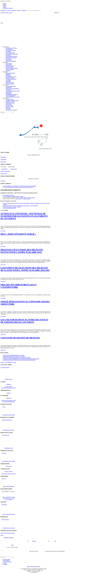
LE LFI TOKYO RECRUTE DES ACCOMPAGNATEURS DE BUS (18, 187)
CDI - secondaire (8, 499)
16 (6, 362)
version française (23, 197)
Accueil (2, 210)
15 (5, 362)
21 (11, 362)
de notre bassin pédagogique (9, 401)
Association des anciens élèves (8, 414)
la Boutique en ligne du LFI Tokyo (8, 387)
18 (8, 362)
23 (13, 362)
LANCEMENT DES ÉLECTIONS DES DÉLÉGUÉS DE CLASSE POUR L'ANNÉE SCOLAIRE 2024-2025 (25, 269)
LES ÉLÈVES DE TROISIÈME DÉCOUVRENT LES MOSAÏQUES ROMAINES (21, 358)
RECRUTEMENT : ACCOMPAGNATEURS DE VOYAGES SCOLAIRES (19, 186)
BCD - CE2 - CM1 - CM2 (8, 498)
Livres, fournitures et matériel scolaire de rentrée (13, 196)
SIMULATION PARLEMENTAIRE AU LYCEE (13, 355)
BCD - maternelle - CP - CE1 (9, 497)
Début (2, 362)
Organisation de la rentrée (8, 195)
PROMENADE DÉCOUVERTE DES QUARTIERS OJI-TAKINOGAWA (19, 360)
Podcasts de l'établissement (8, 486)
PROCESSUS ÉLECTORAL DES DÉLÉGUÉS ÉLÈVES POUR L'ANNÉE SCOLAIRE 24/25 (22, 250)
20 (10, 362)
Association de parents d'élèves (8, 461)
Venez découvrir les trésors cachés (9, 400)
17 (7, 362)
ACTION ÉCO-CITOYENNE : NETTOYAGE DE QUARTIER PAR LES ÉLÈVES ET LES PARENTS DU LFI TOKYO (24, 216)
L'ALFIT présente (9, 386)
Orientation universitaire (9, 537)
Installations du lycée (8, 448)
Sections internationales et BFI (9, 208)
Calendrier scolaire (9, 379)
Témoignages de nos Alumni (9, 528)
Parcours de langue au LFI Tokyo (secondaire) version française (16, 205)
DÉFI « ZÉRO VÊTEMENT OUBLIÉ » (18, 234)
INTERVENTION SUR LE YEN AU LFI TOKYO (14, 356)
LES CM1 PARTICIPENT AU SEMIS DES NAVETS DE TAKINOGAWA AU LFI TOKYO (24, 320)
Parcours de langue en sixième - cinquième (12, 206)
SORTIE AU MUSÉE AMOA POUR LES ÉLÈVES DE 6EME (16, 357)
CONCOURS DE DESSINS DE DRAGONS (20, 338)
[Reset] (13, 557)
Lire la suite (3, 230)
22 (12, 362)
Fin (15, 362)
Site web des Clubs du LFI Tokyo (9, 473)
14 (4, 362)
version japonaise (31, 197)
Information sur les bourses (8, 430)
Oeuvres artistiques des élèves (8, 514)
